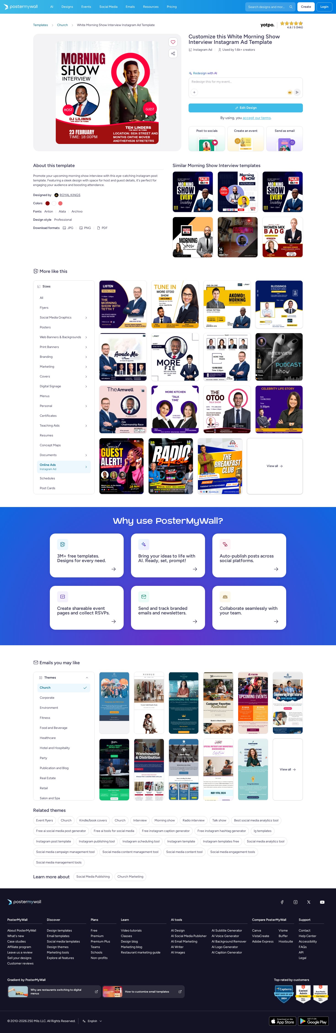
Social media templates (63, 941)
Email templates (58, 936)
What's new (15, 936)
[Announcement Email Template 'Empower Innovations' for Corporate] (253, 769)
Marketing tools (58, 952)
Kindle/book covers (93, 820)
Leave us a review (19, 952)
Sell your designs (19, 958)
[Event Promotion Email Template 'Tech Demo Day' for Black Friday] (114, 769)
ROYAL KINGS (70, 195)
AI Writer (177, 947)
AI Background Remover (229, 941)
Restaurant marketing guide (140, 952)
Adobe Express (263, 941)
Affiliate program (19, 947)
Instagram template (181, 841)
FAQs (303, 947)
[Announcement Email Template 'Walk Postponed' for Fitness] (114, 703)
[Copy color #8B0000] (47, 203)
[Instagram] (295, 902)
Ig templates (263, 831)
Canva (256, 930)
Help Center (307, 936)
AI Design (178, 930)
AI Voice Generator (225, 936)
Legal (302, 958)
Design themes (58, 947)
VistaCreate (260, 936)
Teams (95, 947)
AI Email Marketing (184, 941)
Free (94, 930)
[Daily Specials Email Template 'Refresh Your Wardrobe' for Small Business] (149, 703)
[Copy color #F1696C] (60, 203)
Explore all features (60, 958)
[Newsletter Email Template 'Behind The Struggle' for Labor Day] (184, 769)
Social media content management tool (130, 852)
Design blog (129, 941)
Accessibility (308, 941)
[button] (173, 42)
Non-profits (99, 958)
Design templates (59, 930)
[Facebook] (282, 902)
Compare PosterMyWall (269, 920)
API (301, 952)
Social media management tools (59, 862)
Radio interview (194, 820)
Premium (97, 936)
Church (66, 820)
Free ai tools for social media (114, 831)
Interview (140, 820)
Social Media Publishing (93, 877)
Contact (304, 930)
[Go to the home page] (18, 6)
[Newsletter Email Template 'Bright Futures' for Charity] (288, 703)
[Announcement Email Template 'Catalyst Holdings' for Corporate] (184, 703)
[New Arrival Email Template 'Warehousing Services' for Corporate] (149, 769)
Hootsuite (286, 941)
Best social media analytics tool (256, 820)
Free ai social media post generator (61, 831)
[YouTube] (322, 902)
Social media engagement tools (232, 852)
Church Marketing (130, 877)
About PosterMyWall (21, 930)
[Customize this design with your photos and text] (107, 92)
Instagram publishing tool (97, 841)
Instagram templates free (221, 841)
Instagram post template (53, 841)
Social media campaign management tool (65, 852)
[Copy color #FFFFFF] (54, 203)
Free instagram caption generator (166, 831)
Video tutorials (131, 930)
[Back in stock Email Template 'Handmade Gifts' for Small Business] (218, 703)
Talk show (219, 820)
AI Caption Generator (227, 952)
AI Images (178, 952)
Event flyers (44, 820)
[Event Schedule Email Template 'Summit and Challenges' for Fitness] (253, 703)
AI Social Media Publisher (189, 936)
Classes (126, 936)
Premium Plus (100, 941)
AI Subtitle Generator (227, 930)
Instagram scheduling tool (141, 841)
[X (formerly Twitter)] (308, 902)
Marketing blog (131, 947)
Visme (283, 930)
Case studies (16, 941)
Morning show (165, 820)
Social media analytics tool (265, 841)
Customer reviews (20, 963)
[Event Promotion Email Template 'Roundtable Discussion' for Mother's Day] (218, 769)
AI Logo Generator (225, 947)
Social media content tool (184, 852)
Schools (96, 952)
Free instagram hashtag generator (221, 831)
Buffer (283, 936)
